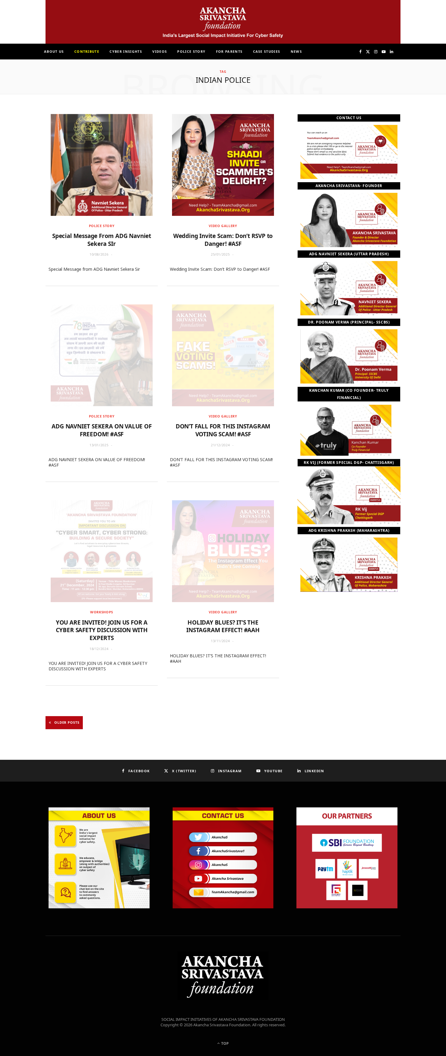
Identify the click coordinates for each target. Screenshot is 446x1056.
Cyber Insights (126, 51)
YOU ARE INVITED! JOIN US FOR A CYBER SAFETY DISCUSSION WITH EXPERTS (102, 630)
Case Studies (266, 51)
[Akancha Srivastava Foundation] (223, 22)
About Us (54, 51)
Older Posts (66, 722)
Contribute (86, 51)
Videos (159, 51)
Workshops (101, 612)
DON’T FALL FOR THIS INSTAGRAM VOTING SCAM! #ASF (223, 430)
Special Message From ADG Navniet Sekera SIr (101, 240)
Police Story (191, 51)
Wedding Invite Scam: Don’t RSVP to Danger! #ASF (223, 240)
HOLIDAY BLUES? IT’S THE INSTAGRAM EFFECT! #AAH (223, 626)
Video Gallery (223, 225)
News (296, 51)
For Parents (229, 51)
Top (224, 1043)
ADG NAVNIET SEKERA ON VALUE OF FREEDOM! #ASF (101, 430)
